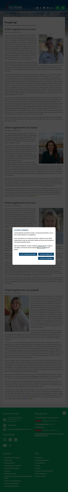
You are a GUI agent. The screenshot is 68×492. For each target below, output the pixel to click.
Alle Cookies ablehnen (28, 254)
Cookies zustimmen (46, 258)
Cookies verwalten (46, 254)
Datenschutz (41, 247)
